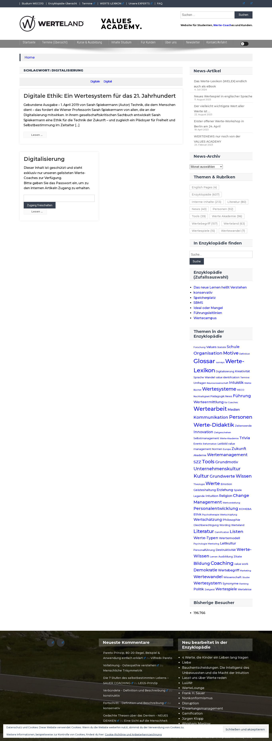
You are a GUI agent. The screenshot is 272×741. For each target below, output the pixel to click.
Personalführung (204, 549)
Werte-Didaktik (214, 425)
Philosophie (231, 520)
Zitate (238, 556)
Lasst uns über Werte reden (204, 678)
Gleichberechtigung (206, 525)
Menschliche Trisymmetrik (122, 670)
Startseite (29, 42)
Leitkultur (228, 543)
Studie (245, 577)
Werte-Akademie (229, 438)
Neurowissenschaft (217, 383)
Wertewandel (233, 231)
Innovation (203, 432)
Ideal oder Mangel (208, 308)
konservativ (203, 292)
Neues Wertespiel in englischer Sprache (223, 96)
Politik (199, 589)
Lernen (214, 556)
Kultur (201, 476)
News (199, 209)
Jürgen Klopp (193, 718)
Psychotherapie (210, 514)
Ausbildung (225, 556)
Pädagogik (217, 396)
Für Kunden (148, 42)
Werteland (234, 223)
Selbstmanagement (206, 438)
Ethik (197, 514)
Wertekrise (244, 589)
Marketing (245, 570)
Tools (199, 216)
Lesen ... (36, 134)
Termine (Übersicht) (55, 42)
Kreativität (242, 371)
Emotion (226, 484)
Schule (233, 347)
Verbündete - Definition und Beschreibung (134, 690)
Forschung (199, 347)
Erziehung (225, 490)
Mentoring (213, 544)
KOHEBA (245, 508)
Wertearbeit (210, 409)
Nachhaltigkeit (202, 396)
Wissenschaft (232, 577)
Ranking (244, 584)
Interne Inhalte (206, 202)
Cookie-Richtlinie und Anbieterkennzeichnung (133, 734)
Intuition (211, 496)
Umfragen (200, 382)
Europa (227, 449)
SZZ (197, 462)
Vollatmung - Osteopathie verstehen (129, 665)
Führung (242, 395)
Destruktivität (226, 550)
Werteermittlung (209, 402)
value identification (228, 377)
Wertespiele (203, 231)
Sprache (199, 377)
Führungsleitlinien (208, 313)
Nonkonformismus (197, 698)
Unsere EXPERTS (139, 3)
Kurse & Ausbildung (89, 42)
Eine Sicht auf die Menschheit (145, 720)
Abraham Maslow (196, 723)
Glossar (204, 361)
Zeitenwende (243, 425)
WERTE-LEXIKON (110, 3)
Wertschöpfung (228, 514)
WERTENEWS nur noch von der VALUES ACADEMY (217, 139)
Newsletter (193, 42)
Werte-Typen (206, 538)
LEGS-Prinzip (148, 683)
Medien (234, 410)
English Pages (204, 187)
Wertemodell (229, 538)
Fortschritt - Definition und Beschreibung (133, 703)
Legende (199, 496)
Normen (217, 449)
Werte (212, 483)
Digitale (95, 81)
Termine (87, 3)
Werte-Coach (222, 25)
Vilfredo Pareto (161, 658)
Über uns (171, 42)
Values (211, 347)
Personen (223, 209)
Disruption (190, 703)
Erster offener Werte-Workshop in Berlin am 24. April (219, 123)
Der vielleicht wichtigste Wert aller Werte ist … (219, 108)
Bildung (202, 563)
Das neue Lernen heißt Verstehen (220, 287)
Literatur (236, 202)
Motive (231, 353)
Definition (244, 354)
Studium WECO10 (33, 3)
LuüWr (187, 683)
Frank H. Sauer (193, 693)
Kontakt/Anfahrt (216, 42)
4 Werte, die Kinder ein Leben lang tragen (215, 657)
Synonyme (231, 583)
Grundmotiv (226, 462)
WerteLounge (193, 688)
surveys (220, 362)
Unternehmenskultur (217, 468)
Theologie (199, 484)
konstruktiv (111, 695)
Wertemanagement (227, 454)
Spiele (238, 490)
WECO (240, 390)
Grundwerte (222, 476)
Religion (225, 496)
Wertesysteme (219, 389)
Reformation (210, 444)
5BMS (198, 303)
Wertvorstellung (231, 502)
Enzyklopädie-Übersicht (62, 3)
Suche (197, 261)
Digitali (108, 81)
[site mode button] (245, 44)
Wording (224, 525)
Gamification (222, 532)
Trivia (244, 437)
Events (198, 443)
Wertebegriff (204, 223)
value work (241, 563)
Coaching (222, 563)
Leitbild (222, 443)
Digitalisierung (44, 159)
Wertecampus (205, 318)
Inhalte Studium (121, 42)
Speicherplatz (205, 298)
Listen (236, 531)
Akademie (200, 455)
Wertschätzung (208, 519)
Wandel (210, 377)
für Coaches (231, 402)
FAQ (159, 3)
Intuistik (236, 382)
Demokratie (205, 570)
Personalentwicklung (216, 508)
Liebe (186, 662)
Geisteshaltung (205, 490)
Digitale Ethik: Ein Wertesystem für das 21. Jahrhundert (99, 96)
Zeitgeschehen (222, 432)
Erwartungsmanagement (202, 708)
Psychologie (200, 544)
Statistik (221, 347)
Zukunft (239, 449)
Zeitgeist (210, 589)
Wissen (244, 476)
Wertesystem (208, 583)
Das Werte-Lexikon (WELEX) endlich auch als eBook (220, 83)
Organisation (208, 353)
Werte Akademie (227, 216)
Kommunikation (211, 417)
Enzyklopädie (205, 194)
